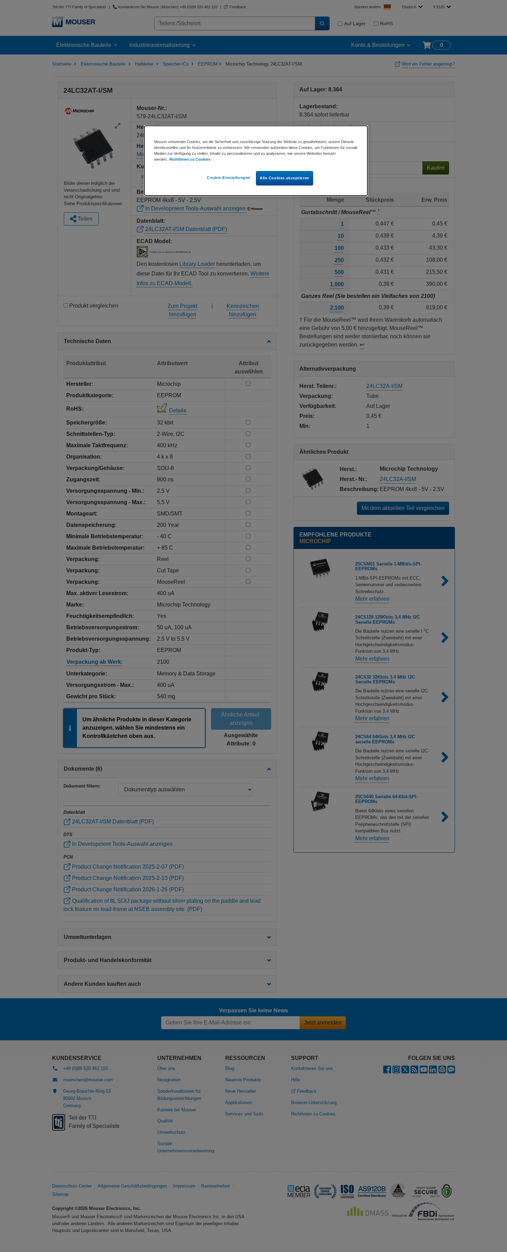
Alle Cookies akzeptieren (284, 178)
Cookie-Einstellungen (228, 178)
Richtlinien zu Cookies (189, 159)
